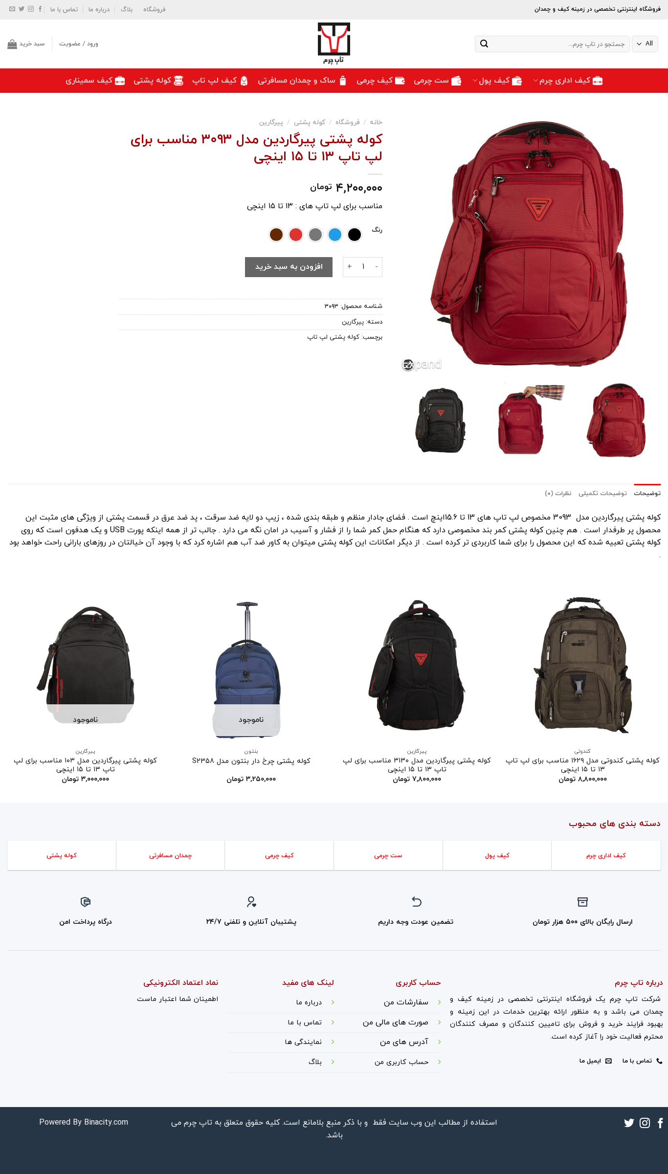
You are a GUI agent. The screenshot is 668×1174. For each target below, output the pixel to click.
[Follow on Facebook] (40, 10)
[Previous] (660, 694)
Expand (408, 365)
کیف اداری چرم (564, 80)
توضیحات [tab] (647, 493)
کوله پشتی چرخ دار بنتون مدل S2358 (251, 761)
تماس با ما (64, 9)
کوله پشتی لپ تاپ (333, 337)
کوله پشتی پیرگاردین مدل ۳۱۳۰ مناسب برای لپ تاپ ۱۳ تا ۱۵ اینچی (417, 766)
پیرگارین (271, 122)
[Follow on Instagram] (31, 10)
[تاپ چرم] (334, 44)
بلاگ (127, 9)
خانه (376, 122)
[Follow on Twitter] (21, 10)
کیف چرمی (374, 80)
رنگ (377, 230)
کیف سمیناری (89, 80)
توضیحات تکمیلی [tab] (603, 493)
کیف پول (494, 80)
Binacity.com (106, 1122)
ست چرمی (431, 80)
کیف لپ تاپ (214, 80)
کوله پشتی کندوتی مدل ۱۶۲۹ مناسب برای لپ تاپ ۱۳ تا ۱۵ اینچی (583, 766)
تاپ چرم (198, 1122)
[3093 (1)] (616, 420)
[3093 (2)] (440, 420)
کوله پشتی (152, 80)
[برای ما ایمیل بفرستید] (12, 10)
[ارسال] (484, 44)
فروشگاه (154, 9)
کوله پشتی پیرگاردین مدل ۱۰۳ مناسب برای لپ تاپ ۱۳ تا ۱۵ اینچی (85, 766)
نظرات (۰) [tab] (558, 493)
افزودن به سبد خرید (289, 266)
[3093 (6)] (528, 420)
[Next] (7, 694)
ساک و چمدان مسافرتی (296, 80)
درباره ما (99, 9)
